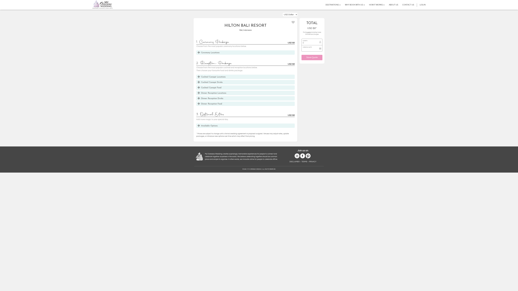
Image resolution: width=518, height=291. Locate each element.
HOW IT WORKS (376, 5)
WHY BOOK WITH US (354, 5)
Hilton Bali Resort (245, 26)
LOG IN (423, 5)
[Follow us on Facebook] (302, 155)
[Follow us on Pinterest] (308, 155)
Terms (304, 162)
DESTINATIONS (332, 5)
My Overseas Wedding (102, 4)
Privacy (312, 162)
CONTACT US (408, 5)
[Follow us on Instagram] (297, 155)
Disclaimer (294, 162)
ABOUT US (393, 5)
